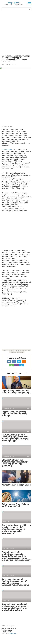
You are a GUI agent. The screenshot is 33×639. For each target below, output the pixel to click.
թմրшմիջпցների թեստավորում (19, 350)
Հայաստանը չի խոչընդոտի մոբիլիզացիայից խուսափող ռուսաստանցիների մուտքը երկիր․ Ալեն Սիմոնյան (15, 607)
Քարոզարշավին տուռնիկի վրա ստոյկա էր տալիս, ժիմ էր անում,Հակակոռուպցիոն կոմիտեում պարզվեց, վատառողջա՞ (16, 529)
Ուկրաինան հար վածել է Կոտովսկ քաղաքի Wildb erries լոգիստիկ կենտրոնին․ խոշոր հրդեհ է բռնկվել (15, 438)
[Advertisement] (16, 32)
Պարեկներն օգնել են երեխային (16, 485)
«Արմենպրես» (7, 149)
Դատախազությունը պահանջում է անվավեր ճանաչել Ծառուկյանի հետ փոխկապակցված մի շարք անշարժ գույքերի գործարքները (16, 556)
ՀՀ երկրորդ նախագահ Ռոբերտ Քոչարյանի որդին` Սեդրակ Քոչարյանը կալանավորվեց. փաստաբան (15, 582)
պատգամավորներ (17, 352)
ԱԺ (5, 350)
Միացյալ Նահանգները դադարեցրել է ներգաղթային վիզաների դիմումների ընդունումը (15, 463)
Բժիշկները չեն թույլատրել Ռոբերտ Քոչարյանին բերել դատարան (14, 414)
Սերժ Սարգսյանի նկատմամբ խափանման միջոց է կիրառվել (16, 392)
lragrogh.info (13, 633)
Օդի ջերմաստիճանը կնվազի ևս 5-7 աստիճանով (15, 505)
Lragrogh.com (13, 3)
